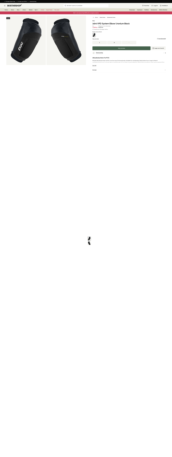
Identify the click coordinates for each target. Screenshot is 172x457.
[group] (129, 42)
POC (93, 20)
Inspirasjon (139, 9)
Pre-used (57, 9)
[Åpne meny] (4, 5)
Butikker (147, 9)
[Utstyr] (26, 9)
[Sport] (38, 9)
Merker (31, 9)
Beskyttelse (102, 17)
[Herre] (14, 9)
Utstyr (24, 9)
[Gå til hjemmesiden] (14, 5)
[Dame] (8, 9)
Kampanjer (132, 9)
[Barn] (20, 9)
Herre (12, 9)
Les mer (94, 65)
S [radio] (99, 42)
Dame (6, 9)
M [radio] (114, 42)
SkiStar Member (163, 9)
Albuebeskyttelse (111, 17)
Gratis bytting (33, 1)
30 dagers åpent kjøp (10, 1)
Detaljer (94, 70)
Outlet (42, 9)
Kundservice (154, 9)
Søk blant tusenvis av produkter (74, 5)
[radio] (129, 42)
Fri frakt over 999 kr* (22, 1)
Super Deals (49, 9)
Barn (18, 9)
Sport (36, 9)
